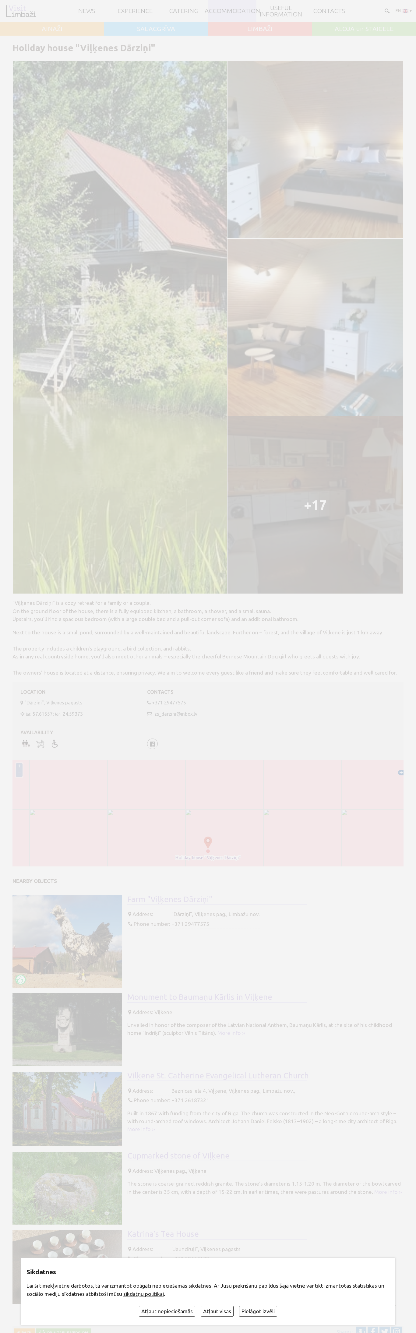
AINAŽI (52, 29)
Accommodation (232, 11)
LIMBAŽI (260, 29)
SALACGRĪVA (156, 29)
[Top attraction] (20, 979)
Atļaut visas (217, 1311)
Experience (135, 11)
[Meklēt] (386, 10)
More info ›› (231, 1033)
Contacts (329, 11)
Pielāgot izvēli (258, 1311)
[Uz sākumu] (21, 11)
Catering (184, 11)
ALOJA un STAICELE (364, 29)
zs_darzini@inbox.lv (175, 714)
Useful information (281, 11)
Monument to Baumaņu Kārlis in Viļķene (199, 996)
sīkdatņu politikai (143, 1294)
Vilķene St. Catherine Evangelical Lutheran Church (218, 1075)
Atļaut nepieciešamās (167, 1311)
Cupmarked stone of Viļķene (178, 1155)
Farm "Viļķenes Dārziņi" (169, 899)
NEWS (86, 11)
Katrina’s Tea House (163, 1233)
